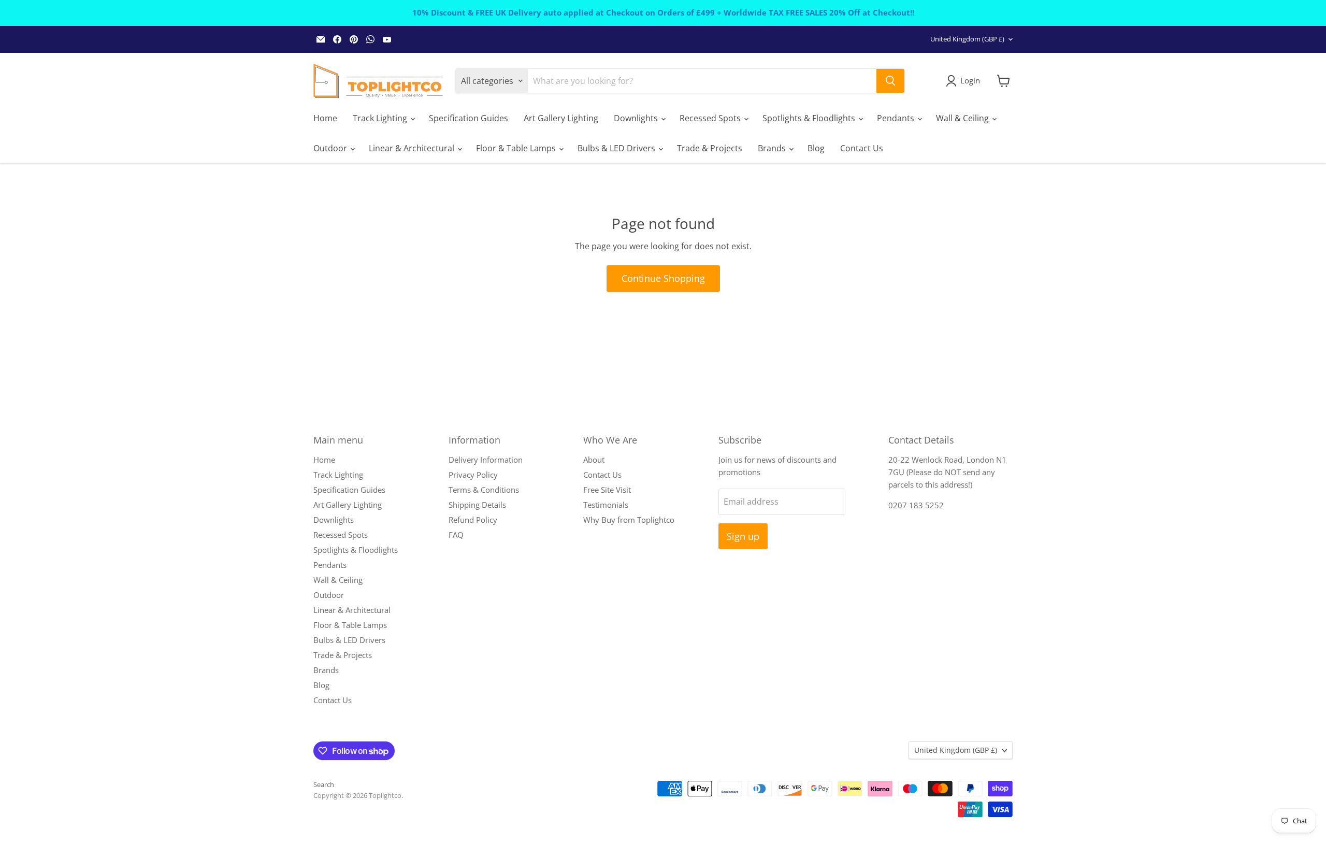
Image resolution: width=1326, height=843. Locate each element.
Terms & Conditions (484, 489)
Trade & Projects (709, 148)
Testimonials (605, 504)
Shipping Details (477, 504)
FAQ (456, 535)
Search (323, 784)
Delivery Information (486, 459)
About (593, 459)
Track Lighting (381, 118)
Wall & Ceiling (963, 118)
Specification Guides (468, 118)
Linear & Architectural (412, 148)
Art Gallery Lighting (561, 118)
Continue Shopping (663, 278)
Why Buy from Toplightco (628, 520)
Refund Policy (473, 520)
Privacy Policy (473, 474)
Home (325, 118)
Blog (816, 148)
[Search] (890, 81)
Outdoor (331, 148)
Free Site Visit (607, 489)
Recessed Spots (711, 118)
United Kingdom (967, 39)
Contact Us (861, 148)
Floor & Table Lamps (517, 148)
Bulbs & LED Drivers (617, 148)
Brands (773, 148)
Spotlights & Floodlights (809, 118)
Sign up (743, 536)
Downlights (637, 118)
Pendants (896, 118)
